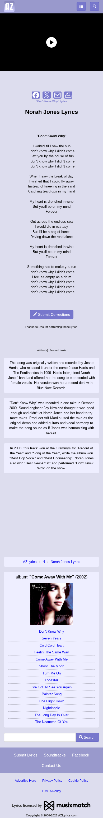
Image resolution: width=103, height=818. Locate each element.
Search (89, 737)
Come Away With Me (52, 659)
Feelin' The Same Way (51, 652)
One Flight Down (51, 701)
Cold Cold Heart (52, 645)
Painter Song (52, 694)
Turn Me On (52, 673)
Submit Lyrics (26, 755)
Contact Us (51, 765)
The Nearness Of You (51, 722)
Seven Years (51, 638)
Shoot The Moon (51, 666)
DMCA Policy (51, 791)
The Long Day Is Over (51, 715)
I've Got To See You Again (51, 687)
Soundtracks (55, 755)
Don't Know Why (51, 631)
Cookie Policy (78, 781)
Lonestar (51, 680)
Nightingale (51, 708)
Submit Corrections (53, 314)
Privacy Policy (52, 781)
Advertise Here (25, 781)
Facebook (80, 755)
